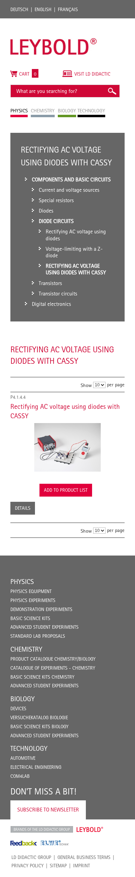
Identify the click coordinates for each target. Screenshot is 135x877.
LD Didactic (41, 829)
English (43, 9)
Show (86, 385)
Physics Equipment (31, 591)
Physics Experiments (32, 600)
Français (68, 9)
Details (22, 508)
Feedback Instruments (23, 843)
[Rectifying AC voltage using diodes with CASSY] (67, 447)
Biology (22, 699)
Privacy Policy (27, 865)
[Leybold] (53, 22)
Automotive (22, 758)
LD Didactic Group (31, 857)
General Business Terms (83, 857)
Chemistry (26, 649)
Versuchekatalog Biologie (39, 717)
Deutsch (19, 9)
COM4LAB (20, 776)
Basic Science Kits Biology (39, 726)
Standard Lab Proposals (37, 636)
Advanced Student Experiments (44, 627)
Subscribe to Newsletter (48, 809)
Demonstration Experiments (41, 609)
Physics (22, 581)
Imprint (81, 865)
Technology (28, 748)
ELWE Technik (54, 843)
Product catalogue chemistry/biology (53, 659)
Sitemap (58, 865)
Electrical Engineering (35, 767)
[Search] (111, 91)
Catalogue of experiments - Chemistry (52, 668)
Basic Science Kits (30, 618)
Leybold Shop (90, 829)
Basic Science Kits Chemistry (42, 677)
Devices (18, 708)
